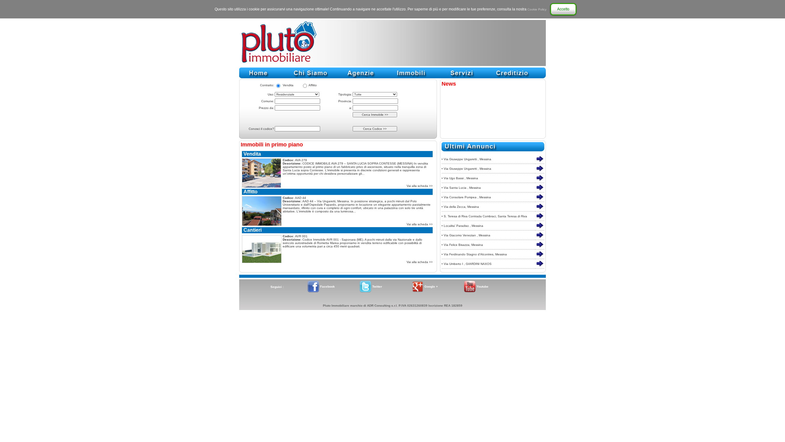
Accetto (563, 9)
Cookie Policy (536, 9)
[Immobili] (410, 77)
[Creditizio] (512, 77)
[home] (259, 77)
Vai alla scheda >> (420, 186)
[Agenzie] (360, 77)
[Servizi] (461, 77)
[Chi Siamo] (309, 77)
